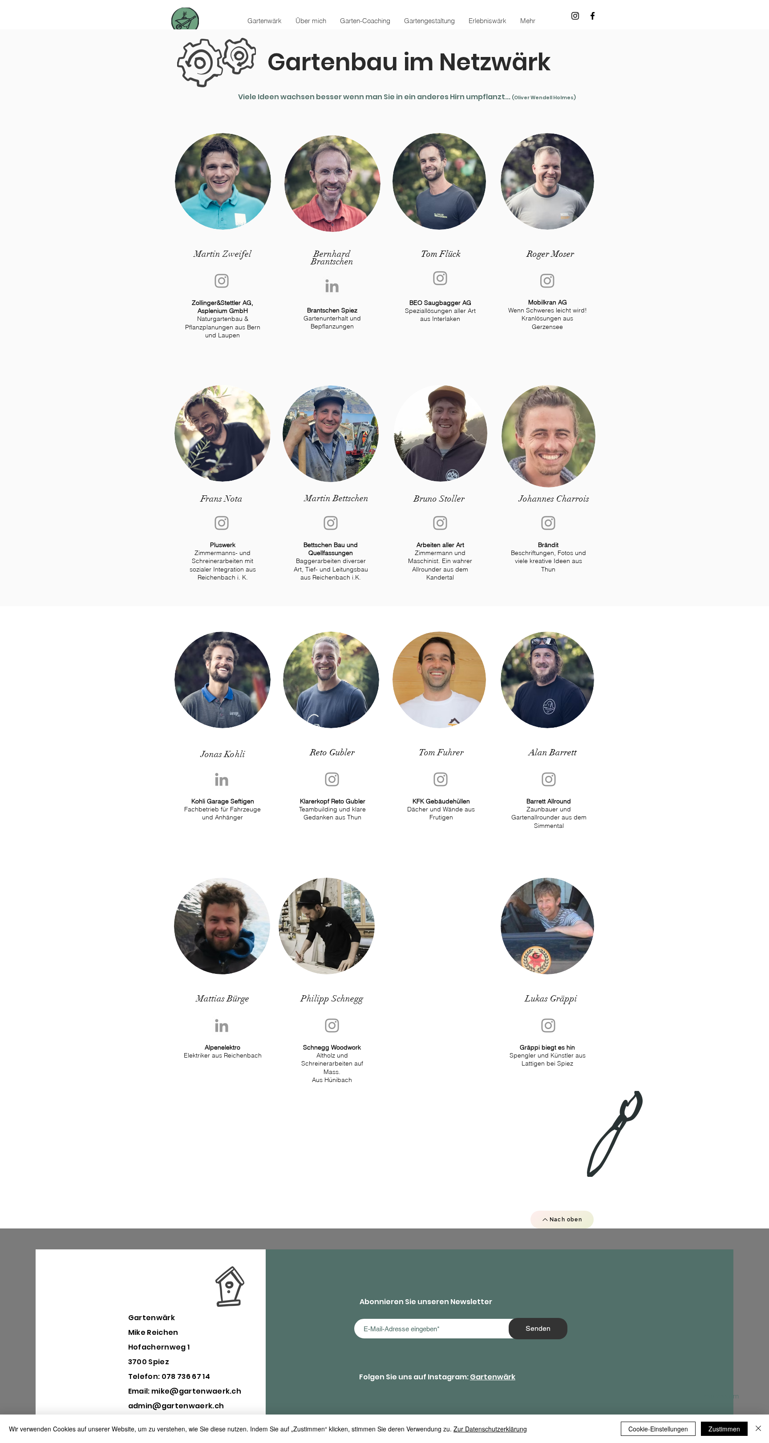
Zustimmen (724, 1428)
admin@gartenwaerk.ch (176, 1406)
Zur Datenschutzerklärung (490, 1428)
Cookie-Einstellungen (658, 1428)
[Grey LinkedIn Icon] (332, 285)
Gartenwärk (492, 1377)
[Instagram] (575, 16)
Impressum (720, 1395)
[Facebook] (592, 16)
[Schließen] (758, 1429)
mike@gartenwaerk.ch (196, 1391)
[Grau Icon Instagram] (221, 281)
